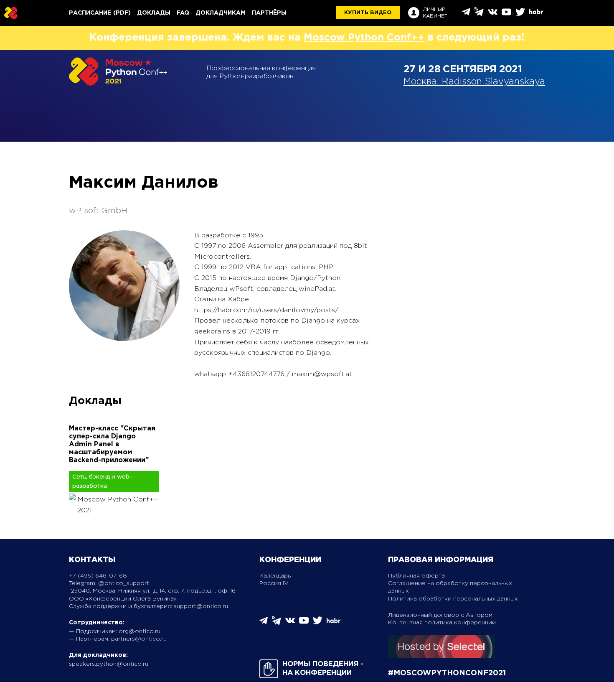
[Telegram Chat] (466, 14)
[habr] (536, 13)
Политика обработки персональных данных (453, 598)
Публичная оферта (416, 575)
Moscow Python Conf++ (364, 37)
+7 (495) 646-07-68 (98, 575)
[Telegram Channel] (479, 14)
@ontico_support (123, 583)
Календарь (275, 575)
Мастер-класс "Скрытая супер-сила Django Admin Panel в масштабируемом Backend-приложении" (112, 444)
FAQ (183, 12)
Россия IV (274, 583)
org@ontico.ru (139, 631)
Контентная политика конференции (442, 622)
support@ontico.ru (201, 606)
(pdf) (122, 12)
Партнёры (269, 12)
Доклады (153, 12)
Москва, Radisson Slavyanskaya (474, 82)
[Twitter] (520, 15)
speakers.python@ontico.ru (108, 664)
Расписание (90, 12)
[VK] (492, 15)
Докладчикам (220, 12)
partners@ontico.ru (139, 638)
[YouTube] (506, 15)
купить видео (368, 12)
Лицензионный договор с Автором (440, 615)
